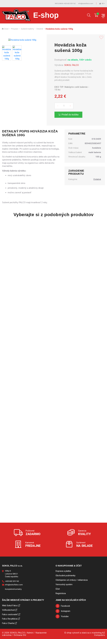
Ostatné (39, 29)
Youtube (65, 616)
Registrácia (61, 593)
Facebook (65, 606)
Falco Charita (8, 623)
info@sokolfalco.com (85, 3)
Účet (58, 589)
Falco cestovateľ (10, 614)
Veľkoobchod (8, 610)
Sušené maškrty (27, 29)
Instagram (65, 611)
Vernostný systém (64, 584)
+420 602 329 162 (65, 3)
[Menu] (103, 15)
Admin (30, 632)
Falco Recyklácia (9, 619)
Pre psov (14, 29)
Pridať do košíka (70, 114)
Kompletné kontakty (13, 589)
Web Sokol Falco (9, 605)
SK (103, 3)
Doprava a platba (63, 571)
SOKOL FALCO (71, 65)
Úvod (6, 29)
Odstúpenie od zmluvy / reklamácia (72, 580)
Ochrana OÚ (20, 635)
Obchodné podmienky (65, 575)
